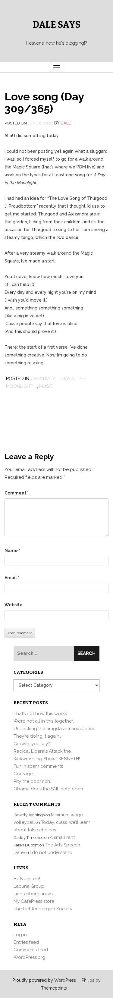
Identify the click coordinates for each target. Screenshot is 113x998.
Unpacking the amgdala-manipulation (55, 728)
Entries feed (26, 942)
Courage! (23, 774)
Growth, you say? (32, 743)
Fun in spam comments (38, 766)
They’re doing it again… (37, 736)
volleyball (24, 822)
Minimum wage (67, 815)
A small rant (62, 837)
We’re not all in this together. (44, 721)
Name (12, 550)
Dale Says (56, 24)
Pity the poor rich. (32, 781)
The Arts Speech (62, 845)
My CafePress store (34, 901)
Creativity (42, 378)
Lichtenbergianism (33, 893)
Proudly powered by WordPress (44, 980)
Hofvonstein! (27, 878)
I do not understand (51, 852)
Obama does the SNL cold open (48, 789)
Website (14, 604)
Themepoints (54, 988)
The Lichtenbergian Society (43, 909)
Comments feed (31, 949)
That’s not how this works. (41, 713)
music (46, 386)
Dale (66, 123)
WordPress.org (29, 957)
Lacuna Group (29, 886)
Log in (20, 934)
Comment (17, 493)
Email (12, 577)
